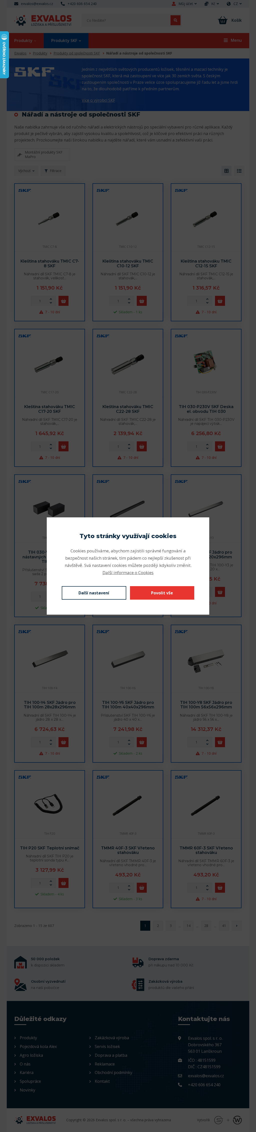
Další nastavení (93, 593)
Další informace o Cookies (128, 572)
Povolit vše (162, 593)
